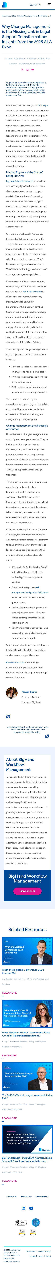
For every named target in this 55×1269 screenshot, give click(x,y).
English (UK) (12, 1196)
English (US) (26, 1196)
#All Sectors (7, 979)
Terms (48, 1256)
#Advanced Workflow (25, 58)
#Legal (8, 58)
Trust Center (31, 1251)
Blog (14, 16)
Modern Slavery (44, 1251)
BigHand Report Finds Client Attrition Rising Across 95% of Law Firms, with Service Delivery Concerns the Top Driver (27, 1161)
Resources (6, 16)
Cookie (33, 1256)
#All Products (19, 979)
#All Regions (38, 979)
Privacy (40, 1256)
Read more (9, 992)
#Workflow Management (32, 63)
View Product (27, 891)
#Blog (41, 58)
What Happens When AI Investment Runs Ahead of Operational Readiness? (26, 1034)
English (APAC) (42, 1196)
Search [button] (33, 4)
